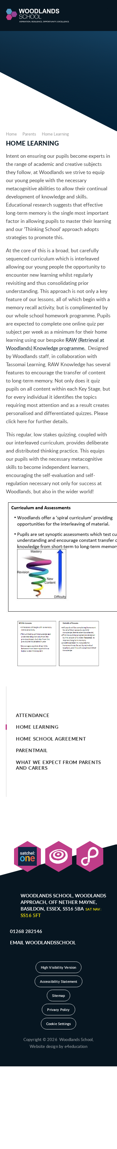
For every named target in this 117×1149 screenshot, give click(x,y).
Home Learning (55, 134)
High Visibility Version (58, 967)
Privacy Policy (58, 1009)
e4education (76, 1046)
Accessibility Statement (58, 981)
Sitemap (58, 995)
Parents (29, 134)
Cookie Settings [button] (58, 1023)
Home (11, 134)
